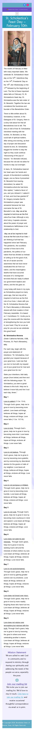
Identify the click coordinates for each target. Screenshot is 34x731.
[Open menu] (17, 13)
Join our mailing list (17, 684)
